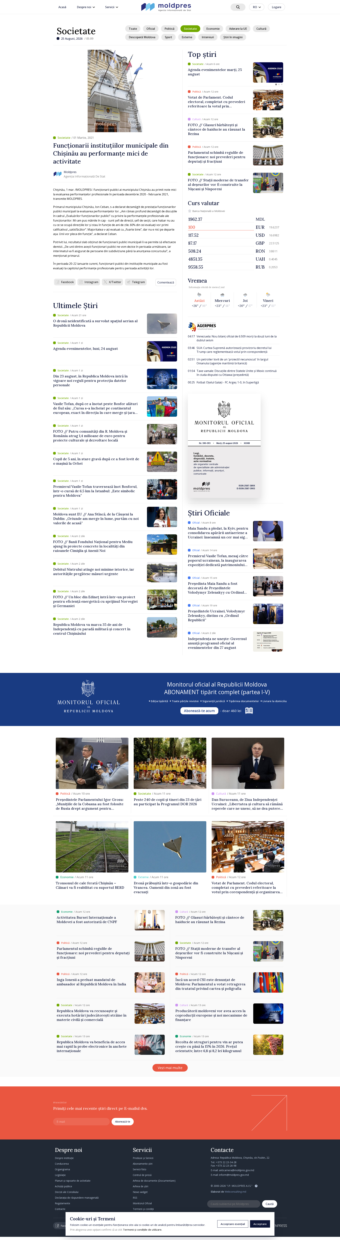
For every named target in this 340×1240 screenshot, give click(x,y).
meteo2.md (218, 287)
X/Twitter (115, 282)
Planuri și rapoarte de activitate (72, 1180)
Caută (270, 1204)
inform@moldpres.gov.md (234, 1174)
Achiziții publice (63, 1186)
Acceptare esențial (233, 1224)
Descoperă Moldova (142, 37)
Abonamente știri (142, 1163)
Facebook (67, 282)
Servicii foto (139, 1169)
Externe (187, 37)
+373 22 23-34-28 (226, 1162)
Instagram (91, 282)
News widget (140, 1192)
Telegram (138, 282)
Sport (168, 37)
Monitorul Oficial (142, 1203)
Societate (76, 31)
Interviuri (208, 37)
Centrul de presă (142, 1175)
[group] (235, 72)
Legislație (60, 1175)
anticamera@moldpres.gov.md (236, 1170)
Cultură (261, 29)
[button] (276, 84)
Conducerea (62, 1163)
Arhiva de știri (140, 1186)
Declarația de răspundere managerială (77, 1197)
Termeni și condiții (143, 1209)
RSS (135, 1197)
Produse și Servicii (143, 1158)
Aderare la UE (238, 29)
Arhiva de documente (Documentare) (154, 1180)
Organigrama (62, 1169)
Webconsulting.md (235, 1191)
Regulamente (62, 1203)
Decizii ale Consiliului (66, 1192)
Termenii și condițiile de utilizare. (142, 1229)
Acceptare (260, 1224)
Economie (213, 29)
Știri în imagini (233, 37)
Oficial (150, 29)
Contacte (60, 1209)
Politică (169, 29)
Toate (133, 29)
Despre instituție (64, 1158)
